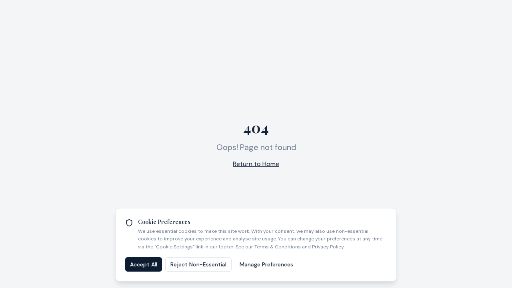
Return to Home (256, 164)
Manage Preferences (266, 264)
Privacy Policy (328, 247)
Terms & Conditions (277, 247)
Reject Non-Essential (198, 264)
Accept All (143, 264)
